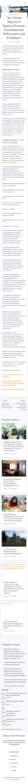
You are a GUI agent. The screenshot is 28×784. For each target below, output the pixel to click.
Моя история (14, 763)
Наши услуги (12, 759)
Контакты (14, 767)
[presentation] (14, 431)
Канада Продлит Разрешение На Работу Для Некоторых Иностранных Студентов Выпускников (13, 383)
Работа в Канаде (14, 14)
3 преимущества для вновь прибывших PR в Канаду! (21, 405)
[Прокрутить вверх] (24, 778)
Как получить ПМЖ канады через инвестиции (7, 404)
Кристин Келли (12, 160)
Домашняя (14, 756)
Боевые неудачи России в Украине (14, 686)
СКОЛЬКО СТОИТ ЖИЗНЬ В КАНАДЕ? (13, 389)
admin (10, 41)
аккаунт (14, 770)
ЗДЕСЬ (14, 364)
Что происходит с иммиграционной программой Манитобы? (12, 551)
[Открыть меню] (24, 2)
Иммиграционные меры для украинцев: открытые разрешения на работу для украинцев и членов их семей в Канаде (13, 446)
